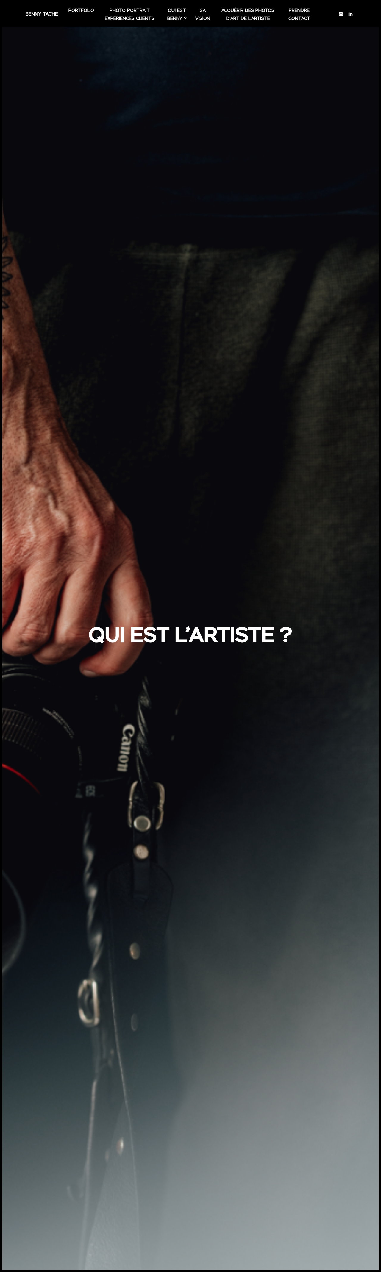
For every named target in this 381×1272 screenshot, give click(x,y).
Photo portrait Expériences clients (129, 14)
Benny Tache (42, 14)
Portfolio (81, 10)
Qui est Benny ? (177, 14)
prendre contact (299, 14)
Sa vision (202, 14)
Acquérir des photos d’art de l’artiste (247, 14)
